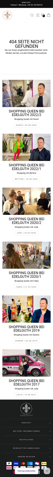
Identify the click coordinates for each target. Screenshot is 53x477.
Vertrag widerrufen (26, 471)
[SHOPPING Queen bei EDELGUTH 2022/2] (26, 93)
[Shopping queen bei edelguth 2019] (26, 309)
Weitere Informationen (26, 431)
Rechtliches (27, 439)
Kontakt (26, 423)
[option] (26, 4)
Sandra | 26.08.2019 (26, 341)
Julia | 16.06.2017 (26, 394)
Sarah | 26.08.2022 (26, 125)
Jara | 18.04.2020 (26, 233)
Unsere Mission (26, 456)
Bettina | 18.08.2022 (26, 179)
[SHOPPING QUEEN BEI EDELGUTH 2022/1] (26, 147)
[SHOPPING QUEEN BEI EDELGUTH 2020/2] (26, 201)
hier (17, 53)
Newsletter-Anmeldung (26, 448)
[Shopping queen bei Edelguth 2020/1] (26, 255)
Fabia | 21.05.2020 (27, 287)
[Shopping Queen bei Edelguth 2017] (26, 363)
